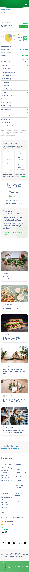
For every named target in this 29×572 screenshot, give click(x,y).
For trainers (19, 476)
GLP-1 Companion (7, 473)
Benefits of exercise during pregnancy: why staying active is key (14, 371)
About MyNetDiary (7, 497)
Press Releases (6, 504)
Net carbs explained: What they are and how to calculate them (14, 432)
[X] (19, 543)
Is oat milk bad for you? (11, 308)
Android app (5, 470)
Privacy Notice (5, 554)
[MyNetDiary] (10, 3)
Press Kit (4, 507)
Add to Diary (23, 26)
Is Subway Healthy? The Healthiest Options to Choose (13, 339)
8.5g (20, 40)
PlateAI (4, 500)
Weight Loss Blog (20, 499)
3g (21, 38)
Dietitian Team (20, 504)
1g (20, 35)
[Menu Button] (26, 4)
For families (19, 483)
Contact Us (5, 509)
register (23, 176)
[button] (14, 192)
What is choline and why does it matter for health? (13, 278)
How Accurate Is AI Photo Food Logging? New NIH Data (14, 400)
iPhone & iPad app (7, 468)
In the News (5, 502)
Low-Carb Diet (6, 478)
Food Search (5, 10)
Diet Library (19, 501)
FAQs (3, 512)
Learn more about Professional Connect (13, 233)
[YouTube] (24, 543)
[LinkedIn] (9, 543)
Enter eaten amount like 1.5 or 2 (6, 25)
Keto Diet (4, 475)
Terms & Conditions (15, 554)
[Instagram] (14, 543)
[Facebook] (3, 543)
